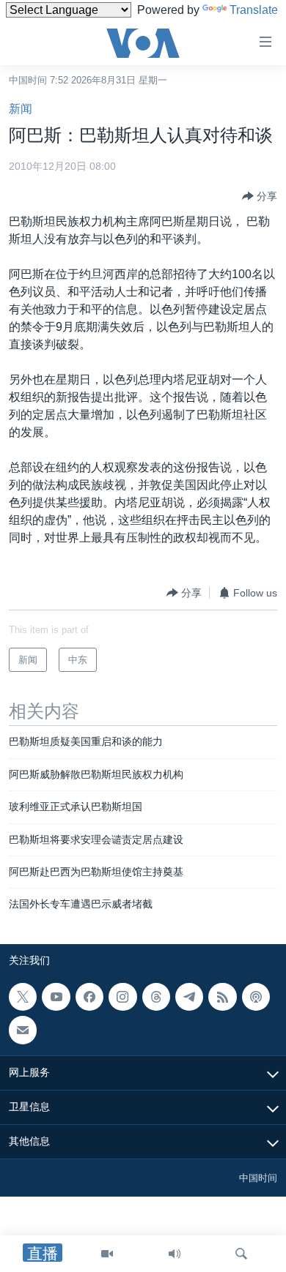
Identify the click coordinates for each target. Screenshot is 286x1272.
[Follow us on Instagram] (122, 997)
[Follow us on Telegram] (189, 997)
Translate (254, 10)
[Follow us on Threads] (156, 997)
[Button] (259, 196)
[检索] (241, 1253)
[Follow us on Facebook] (89, 997)
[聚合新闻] (222, 997)
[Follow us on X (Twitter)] (23, 997)
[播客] (256, 997)
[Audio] (175, 1253)
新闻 (20, 108)
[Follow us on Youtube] (56, 997)
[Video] (107, 1253)
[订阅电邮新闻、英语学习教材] (23, 1030)
